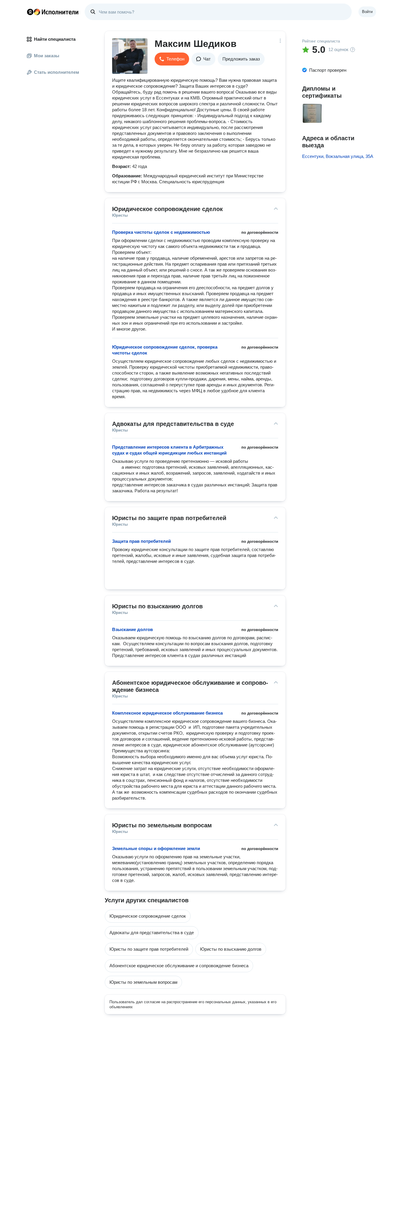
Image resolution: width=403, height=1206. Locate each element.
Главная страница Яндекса (30, 11)
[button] (172, 59)
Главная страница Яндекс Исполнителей (53, 11)
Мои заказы (46, 55)
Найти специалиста (55, 39)
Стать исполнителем (56, 72)
